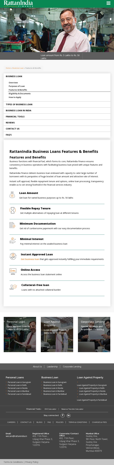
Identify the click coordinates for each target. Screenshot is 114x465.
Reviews (10, 122)
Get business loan (30, 259)
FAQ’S (9, 134)
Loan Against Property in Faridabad (92, 400)
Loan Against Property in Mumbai (93, 394)
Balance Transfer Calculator (72, 409)
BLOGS (39, 422)
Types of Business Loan (19, 104)
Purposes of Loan (17, 86)
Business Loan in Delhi (52, 385)
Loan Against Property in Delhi (91, 388)
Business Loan (18, 68)
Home (8, 68)
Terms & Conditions (13, 462)
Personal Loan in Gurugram (19, 382)
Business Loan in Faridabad (55, 394)
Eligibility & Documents (20, 93)
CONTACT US (25, 422)
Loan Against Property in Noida (92, 391)
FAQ (49, 422)
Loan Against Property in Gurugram (92, 385)
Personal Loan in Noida (17, 388)
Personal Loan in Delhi (17, 385)
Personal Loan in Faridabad (19, 394)
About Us (37, 366)
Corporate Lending (72, 366)
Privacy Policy (31, 462)
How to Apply (15, 97)
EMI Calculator (50, 409)
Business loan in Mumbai (53, 391)
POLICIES (59, 422)
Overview (13, 82)
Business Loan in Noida (53, 388)
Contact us (12, 128)
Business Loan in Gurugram (54, 382)
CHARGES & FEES (99, 422)
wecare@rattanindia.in (16, 436)
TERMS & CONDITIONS (78, 422)
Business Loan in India (18, 110)
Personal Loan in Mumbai (18, 391)
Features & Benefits (18, 89)
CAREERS (11, 422)
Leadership (52, 366)
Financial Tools (15, 116)
